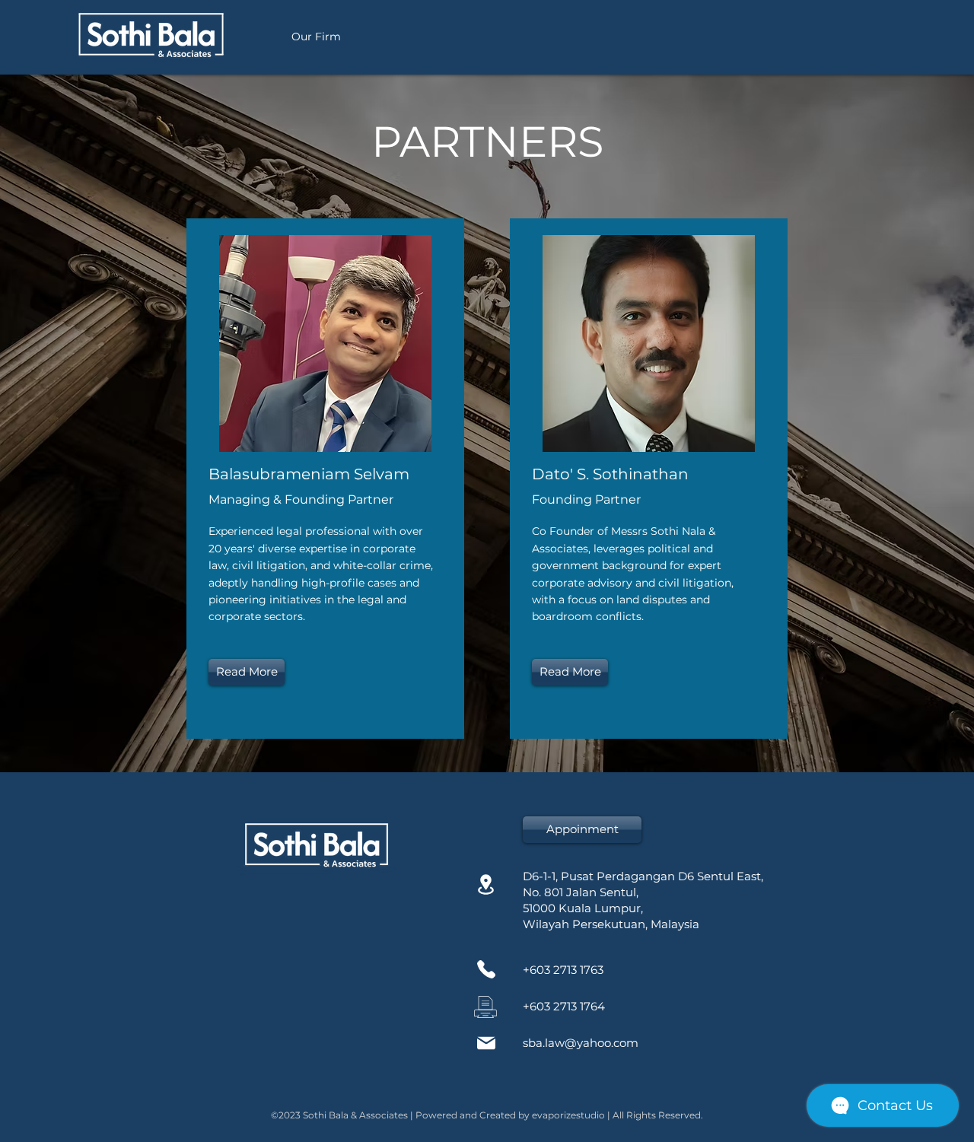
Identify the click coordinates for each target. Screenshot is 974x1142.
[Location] (486, 884)
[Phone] (486, 969)
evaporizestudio (568, 1115)
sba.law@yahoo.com (580, 1042)
